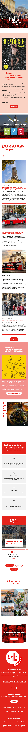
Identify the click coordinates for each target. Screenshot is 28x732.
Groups (20, 707)
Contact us (13, 711)
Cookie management (14, 718)
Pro (24, 707)
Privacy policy (18, 714)
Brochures (20, 711)
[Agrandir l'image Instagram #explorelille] (17, 606)
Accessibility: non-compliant (11, 725)
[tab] (13, 156)
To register (14, 701)
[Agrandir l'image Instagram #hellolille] (7, 596)
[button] (14, 54)
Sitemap (23, 725)
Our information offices (9, 707)
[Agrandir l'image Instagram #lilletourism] (24, 606)
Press (6, 711)
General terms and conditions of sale (14, 721)
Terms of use (9, 714)
